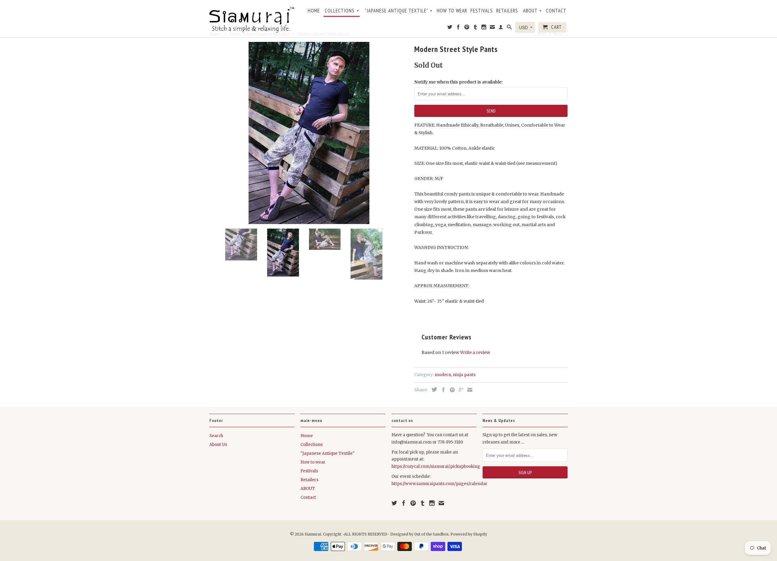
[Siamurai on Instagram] (484, 28)
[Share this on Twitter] (433, 389)
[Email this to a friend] (468, 389)
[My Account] (501, 28)
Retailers (507, 11)
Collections (342, 10)
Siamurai (313, 534)
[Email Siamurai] (492, 28)
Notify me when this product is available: (458, 82)
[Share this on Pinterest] (451, 389)
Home (314, 11)
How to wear (452, 11)
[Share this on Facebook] (442, 389)
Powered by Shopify (468, 534)
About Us (218, 444)
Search (216, 435)
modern (443, 374)
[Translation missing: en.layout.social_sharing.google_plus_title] (459, 389)
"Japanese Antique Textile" (399, 10)
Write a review (475, 352)
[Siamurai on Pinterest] (467, 28)
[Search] (509, 28)
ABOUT (532, 10)
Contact (556, 11)
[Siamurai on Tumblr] (475, 28)
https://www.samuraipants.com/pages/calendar (439, 483)
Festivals (481, 11)
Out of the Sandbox (431, 534)
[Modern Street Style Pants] (308, 133)
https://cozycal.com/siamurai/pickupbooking (436, 466)
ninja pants (464, 374)
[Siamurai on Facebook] (458, 28)
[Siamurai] (251, 18)
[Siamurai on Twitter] (450, 28)
